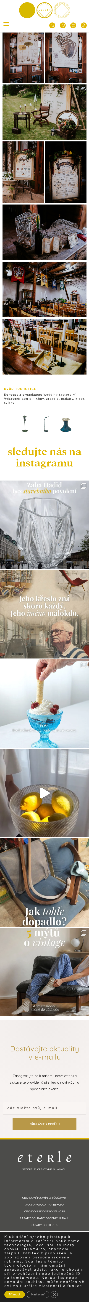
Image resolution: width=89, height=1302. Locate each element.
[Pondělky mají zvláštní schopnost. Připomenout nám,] (44, 793)
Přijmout (14, 1294)
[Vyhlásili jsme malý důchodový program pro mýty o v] (44, 972)
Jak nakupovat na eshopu (44, 1204)
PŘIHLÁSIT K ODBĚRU (44, 1124)
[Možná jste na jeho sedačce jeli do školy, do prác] (44, 614)
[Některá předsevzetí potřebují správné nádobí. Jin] (44, 703)
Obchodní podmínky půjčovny (44, 1198)
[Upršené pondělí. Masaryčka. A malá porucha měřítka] (44, 525)
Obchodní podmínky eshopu (44, 1211)
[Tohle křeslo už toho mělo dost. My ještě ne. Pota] (44, 882)
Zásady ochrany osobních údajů (44, 1218)
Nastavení (37, 1294)
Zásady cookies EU (44, 1225)
